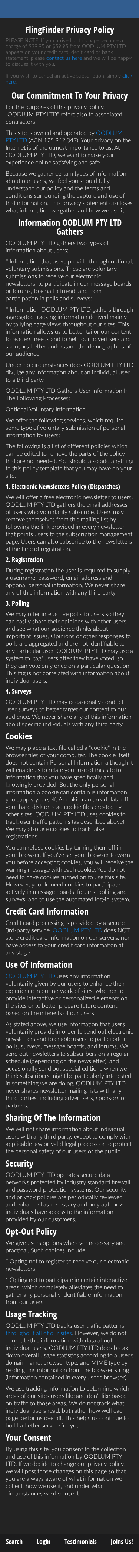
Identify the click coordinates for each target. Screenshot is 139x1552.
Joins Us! (122, 1541)
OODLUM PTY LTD (77, 930)
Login (43, 1541)
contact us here (64, 58)
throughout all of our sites (39, 1333)
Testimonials (80, 1541)
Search (14, 1541)
